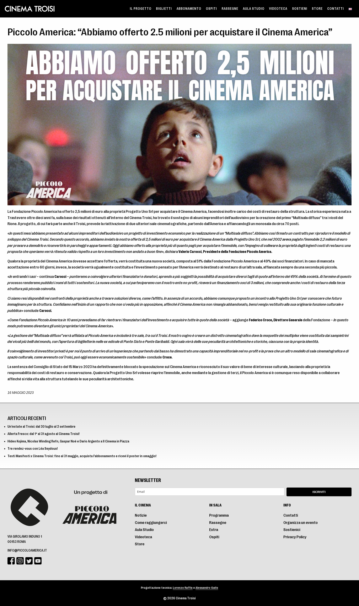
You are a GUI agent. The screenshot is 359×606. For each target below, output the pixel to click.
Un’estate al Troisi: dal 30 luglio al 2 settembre (41, 427)
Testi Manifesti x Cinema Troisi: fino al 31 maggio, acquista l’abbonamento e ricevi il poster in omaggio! (81, 456)
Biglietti (164, 9)
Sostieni (299, 9)
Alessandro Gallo (206, 588)
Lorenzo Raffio (183, 588)
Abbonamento (189, 9)
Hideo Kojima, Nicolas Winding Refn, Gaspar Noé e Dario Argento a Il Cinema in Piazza (68, 441)
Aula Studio (253, 9)
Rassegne (230, 9)
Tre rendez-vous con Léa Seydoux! (32, 449)
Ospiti (211, 9)
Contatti (335, 9)
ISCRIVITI (319, 492)
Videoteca (278, 9)
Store (317, 9)
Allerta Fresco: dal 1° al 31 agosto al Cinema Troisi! (43, 434)
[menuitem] (141, 9)
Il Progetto (140, 9)
